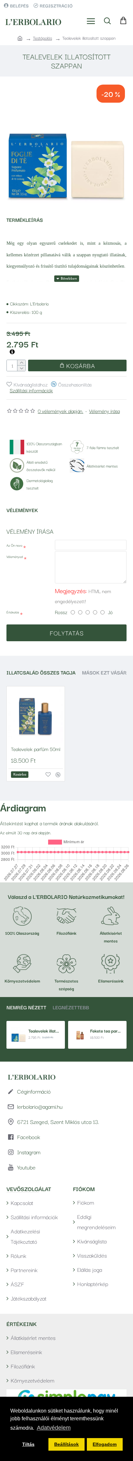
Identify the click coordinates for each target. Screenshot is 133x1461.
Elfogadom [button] (105, 1444)
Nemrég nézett (26, 1007)
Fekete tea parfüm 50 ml (106, 1030)
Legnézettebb (71, 1007)
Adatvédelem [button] (54, 1428)
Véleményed (14, 556)
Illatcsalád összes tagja (41, 672)
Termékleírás (24, 219)
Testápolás (42, 37)
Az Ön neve (14, 545)
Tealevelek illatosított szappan (44, 1030)
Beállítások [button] (66, 1444)
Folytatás (67, 633)
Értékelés (12, 612)
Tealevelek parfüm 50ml (35, 749)
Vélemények (22, 510)
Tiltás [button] (28, 1444)
